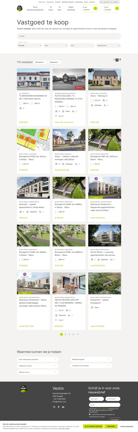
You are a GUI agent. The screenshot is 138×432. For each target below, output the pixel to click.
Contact (92, 2)
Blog (86, 2)
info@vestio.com (59, 402)
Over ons (42, 2)
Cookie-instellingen (126, 426)
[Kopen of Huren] (29, 45)
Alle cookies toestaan (93, 426)
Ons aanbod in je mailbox (109, 2)
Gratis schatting (71, 8)
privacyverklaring (102, 408)
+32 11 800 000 (59, 399)
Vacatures (50, 2)
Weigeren (111, 426)
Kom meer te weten (64, 428)
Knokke (57, 2)
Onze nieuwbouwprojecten (35, 8)
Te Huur (59, 8)
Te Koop (51, 8)
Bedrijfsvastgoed (68, 2)
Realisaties (79, 2)
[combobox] (31, 36)
